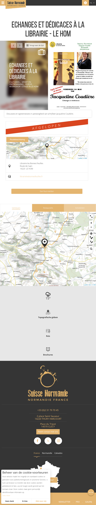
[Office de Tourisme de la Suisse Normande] (16, 4)
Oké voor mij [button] (41, 501)
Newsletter (64, 502)
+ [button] (91, 222)
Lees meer (6, 495)
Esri (90, 285)
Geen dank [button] (9, 501)
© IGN (85, 158)
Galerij (88, 502)
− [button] (91, 227)
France (37, 453)
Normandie (47, 453)
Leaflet (80, 158)
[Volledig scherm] (91, 216)
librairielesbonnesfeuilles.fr (31, 176)
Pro (78, 502)
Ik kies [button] (25, 501)
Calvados (58, 453)
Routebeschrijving (17, 139)
